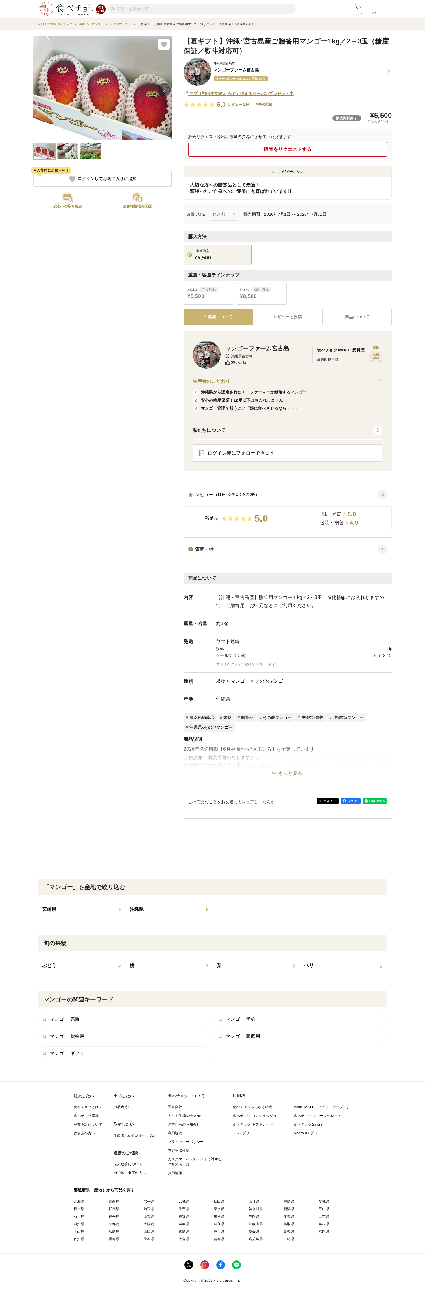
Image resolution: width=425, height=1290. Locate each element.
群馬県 (114, 1209)
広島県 (114, 1231)
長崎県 (114, 1239)
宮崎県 (219, 1239)
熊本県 (149, 1239)
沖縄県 (223, 699)
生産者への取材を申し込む (135, 1136)
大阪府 (149, 1224)
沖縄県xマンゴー (348, 717)
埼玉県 (149, 1209)
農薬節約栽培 (201, 717)
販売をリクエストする (288, 149)
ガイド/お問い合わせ (184, 1116)
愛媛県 (254, 1231)
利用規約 (175, 1133)
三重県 (324, 1216)
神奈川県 (256, 1209)
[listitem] (81, 909)
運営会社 (175, 1107)
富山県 (324, 1209)
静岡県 (254, 1216)
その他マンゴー (271, 681)
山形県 (254, 1201)
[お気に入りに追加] (164, 44)
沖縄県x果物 (312, 717)
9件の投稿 (264, 104)
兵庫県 (184, 1224)
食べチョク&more (308, 1124)
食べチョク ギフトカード (253, 1124)
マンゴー (240, 681)
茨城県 (324, 1201)
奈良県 (219, 1224)
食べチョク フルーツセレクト (317, 1116)
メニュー (377, 13)
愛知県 (289, 1216)
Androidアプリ (306, 1133)
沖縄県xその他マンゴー (211, 727)
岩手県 (149, 1201)
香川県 (219, 1231)
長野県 (184, 1216)
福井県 (114, 1216)
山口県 (149, 1231)
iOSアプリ (241, 1133)
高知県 (289, 1231)
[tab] (287, 317)
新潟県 (289, 1209)
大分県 (184, 1239)
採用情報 (175, 1173)
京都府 (114, 1224)
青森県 (114, 1201)
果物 (221, 681)
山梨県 (149, 1216)
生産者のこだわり (211, 381)
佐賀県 (79, 1239)
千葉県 (184, 1209)
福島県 (289, 1201)
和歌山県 (256, 1224)
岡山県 (79, 1231)
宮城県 (184, 1201)
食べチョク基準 (86, 1116)
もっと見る (290, 773)
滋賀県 (79, 1224)
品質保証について (88, 1124)
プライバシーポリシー (186, 1142)
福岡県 (324, 1231)
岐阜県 (219, 1216)
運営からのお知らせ (184, 1124)
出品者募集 (123, 1107)
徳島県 (184, 1231)
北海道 (79, 1201)
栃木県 (79, 1209)
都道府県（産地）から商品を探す (104, 1190)
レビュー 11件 (239, 104)
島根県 (324, 1224)
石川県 (79, 1216)
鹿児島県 (256, 1239)
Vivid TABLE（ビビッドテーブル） (322, 1107)
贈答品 (247, 717)
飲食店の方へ (84, 1133)
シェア (352, 800)
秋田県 (219, 1201)
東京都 (219, 1209)
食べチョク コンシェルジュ (255, 1116)
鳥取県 (289, 1224)
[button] (288, 510)
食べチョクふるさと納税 (252, 1107)
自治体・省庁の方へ (130, 1173)
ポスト (328, 800)
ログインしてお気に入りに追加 (107, 179)
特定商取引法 (178, 1150)
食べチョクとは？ (88, 1107)
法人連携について (128, 1164)
